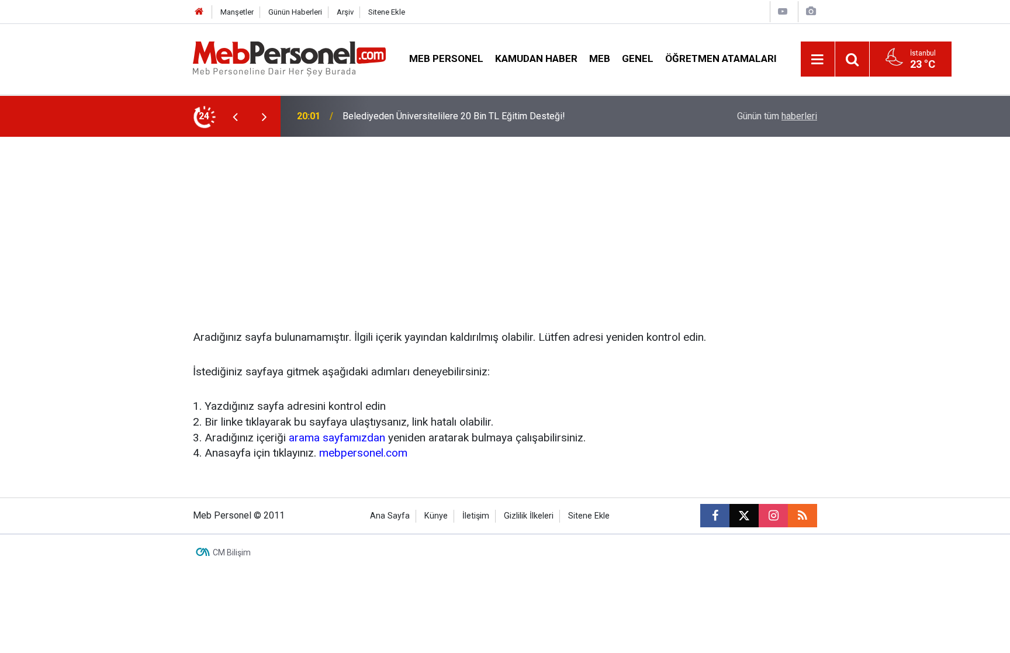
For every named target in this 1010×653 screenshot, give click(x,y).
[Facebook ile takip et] (714, 515)
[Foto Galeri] (810, 11)
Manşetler (237, 12)
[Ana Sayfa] (199, 12)
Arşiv (345, 12)
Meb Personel (446, 58)
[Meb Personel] (289, 58)
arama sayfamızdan (337, 437)
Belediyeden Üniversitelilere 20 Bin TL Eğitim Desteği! (454, 116)
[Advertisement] (505, 224)
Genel (637, 58)
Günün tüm (777, 116)
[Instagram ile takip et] (773, 515)
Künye (436, 516)
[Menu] (817, 60)
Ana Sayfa (390, 516)
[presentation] (235, 116)
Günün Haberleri (295, 12)
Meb (599, 58)
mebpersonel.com (363, 452)
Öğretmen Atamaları (721, 58)
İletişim (475, 516)
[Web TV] (782, 11)
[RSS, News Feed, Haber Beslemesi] (802, 515)
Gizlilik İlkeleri (529, 516)
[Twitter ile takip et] (744, 515)
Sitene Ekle (386, 12)
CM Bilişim (232, 552)
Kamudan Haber (536, 58)
